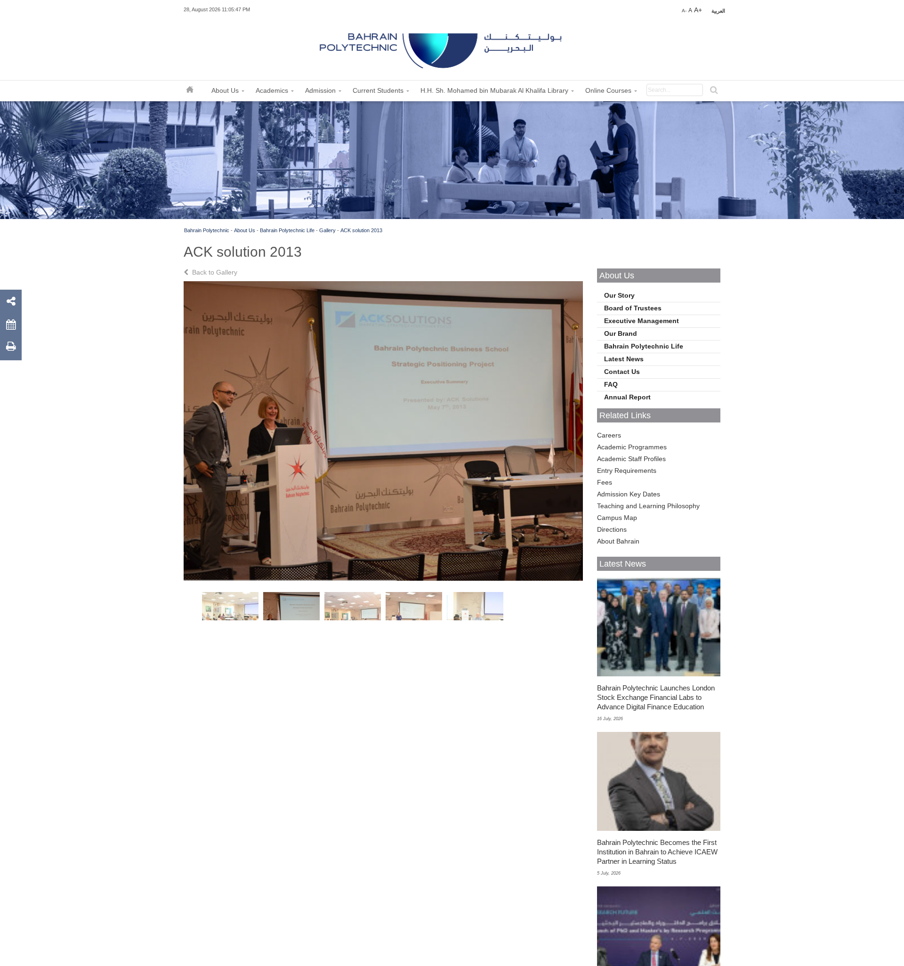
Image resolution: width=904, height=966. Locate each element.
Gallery (327, 230)
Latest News (624, 359)
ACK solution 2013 (361, 230)
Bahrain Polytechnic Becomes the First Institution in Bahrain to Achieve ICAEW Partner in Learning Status (657, 851)
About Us (244, 230)
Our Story (619, 295)
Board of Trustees (633, 308)
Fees (604, 482)
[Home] (441, 47)
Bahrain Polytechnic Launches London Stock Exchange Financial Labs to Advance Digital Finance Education (656, 697)
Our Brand (620, 333)
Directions (612, 529)
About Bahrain (618, 541)
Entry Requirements (626, 470)
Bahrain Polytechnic (206, 230)
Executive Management (641, 321)
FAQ (611, 384)
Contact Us (622, 371)
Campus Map (617, 517)
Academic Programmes (632, 447)
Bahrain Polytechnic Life (287, 230)
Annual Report (627, 397)
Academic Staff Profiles (631, 459)
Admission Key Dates (628, 494)
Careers (609, 435)
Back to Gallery (213, 272)
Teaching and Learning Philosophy (648, 506)
